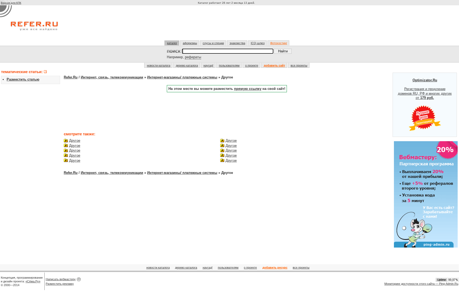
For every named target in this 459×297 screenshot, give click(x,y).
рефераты (193, 57)
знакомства (237, 43)
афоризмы (190, 43)
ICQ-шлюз (258, 43)
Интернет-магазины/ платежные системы (182, 77)
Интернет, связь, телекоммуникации (112, 77)
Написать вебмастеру (61, 279)
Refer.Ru (71, 77)
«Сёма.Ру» (33, 281)
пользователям (229, 65)
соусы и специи (213, 43)
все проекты (299, 65)
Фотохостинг (278, 43)
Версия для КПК (11, 2)
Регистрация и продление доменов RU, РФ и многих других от (425, 89)
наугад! (208, 65)
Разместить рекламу (60, 283)
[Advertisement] (227, 25)
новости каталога (158, 65)
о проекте (251, 65)
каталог (172, 43)
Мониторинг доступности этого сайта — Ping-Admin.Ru (421, 283)
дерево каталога (187, 65)
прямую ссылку (247, 89)
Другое (74, 141)
